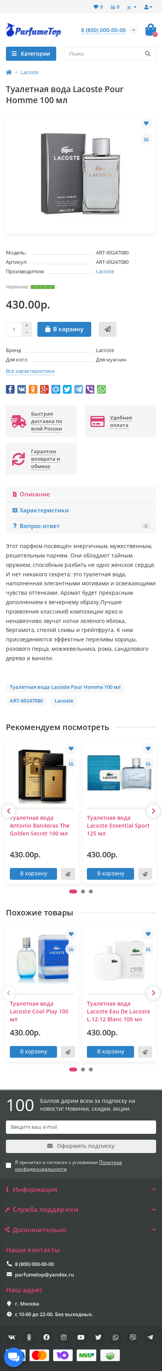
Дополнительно (39, 1229)
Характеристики (44, 510)
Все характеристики (30, 370)
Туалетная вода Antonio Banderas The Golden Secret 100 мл (40, 825)
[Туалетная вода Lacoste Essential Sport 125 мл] (119, 774)
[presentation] (8, 811)
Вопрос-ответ (83, 526)
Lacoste (29, 72)
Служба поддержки (46, 1209)
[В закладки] (146, 123)
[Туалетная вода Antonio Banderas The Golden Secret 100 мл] (42, 774)
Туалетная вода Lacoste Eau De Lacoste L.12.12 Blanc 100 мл (118, 1011)
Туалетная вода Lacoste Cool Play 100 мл (39, 1011)
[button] (73, 891)
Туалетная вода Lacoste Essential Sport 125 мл (118, 825)
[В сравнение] (146, 139)
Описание (35, 494)
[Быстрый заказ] (107, 329)
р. (130, 7)
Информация (35, 1189)
